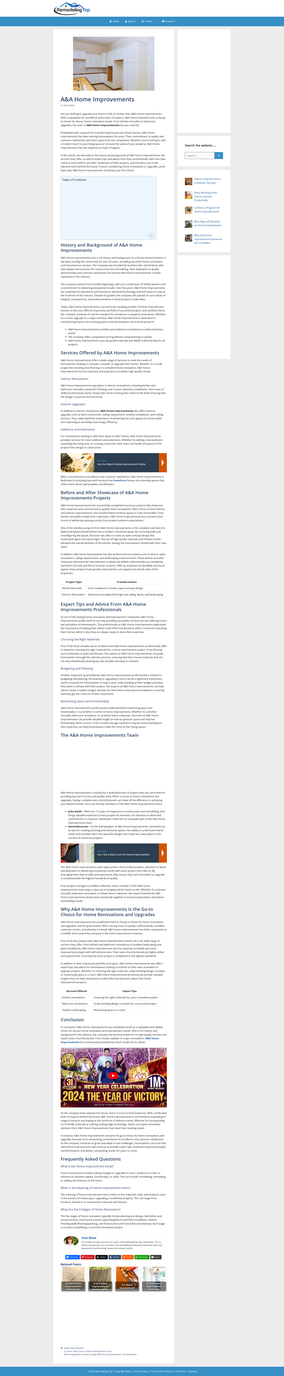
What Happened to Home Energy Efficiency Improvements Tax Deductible (100, 1354)
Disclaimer (180, 1371)
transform (120, 480)
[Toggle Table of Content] (149, 235)
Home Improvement (74, 1348)
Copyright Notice (123, 1371)
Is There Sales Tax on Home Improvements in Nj (88, 1351)
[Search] (219, 155)
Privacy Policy (141, 1371)
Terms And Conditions (161, 1371)
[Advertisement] (177, 7)
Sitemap (192, 1371)
